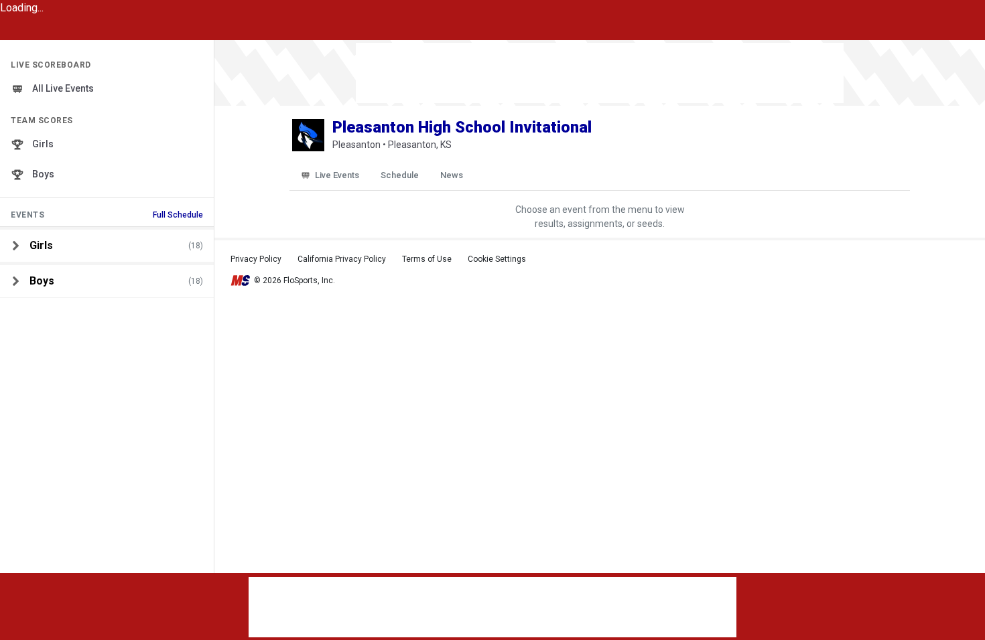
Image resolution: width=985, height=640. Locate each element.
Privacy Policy (256, 259)
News (451, 175)
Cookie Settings (497, 259)
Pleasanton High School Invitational (462, 127)
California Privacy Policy (342, 259)
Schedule (400, 175)
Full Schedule (178, 215)
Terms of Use (427, 259)
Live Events (337, 175)
